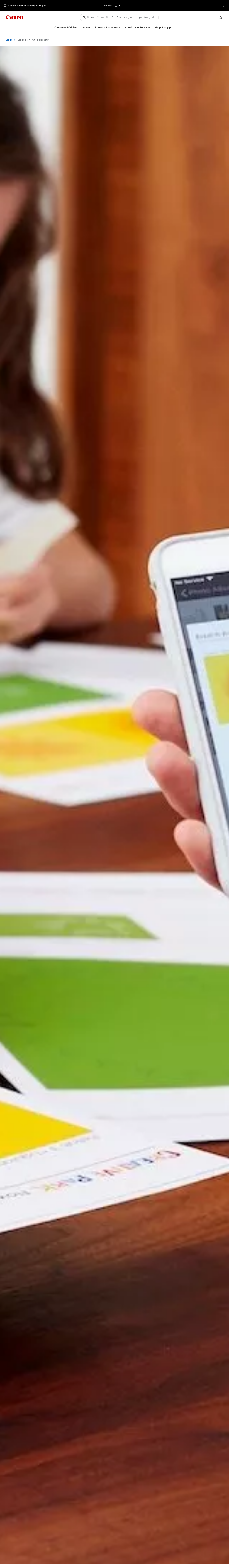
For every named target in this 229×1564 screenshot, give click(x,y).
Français (107, 5)
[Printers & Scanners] (121, 27)
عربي (117, 5)
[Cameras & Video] (78, 27)
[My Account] (220, 18)
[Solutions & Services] (151, 27)
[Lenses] (91, 27)
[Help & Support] (176, 27)
